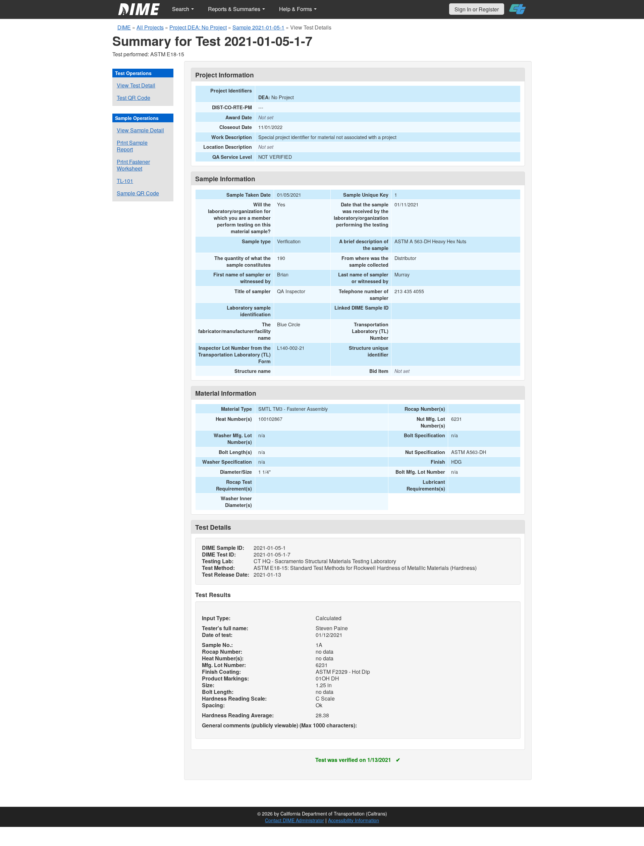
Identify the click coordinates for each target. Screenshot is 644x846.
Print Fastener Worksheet (133, 165)
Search (181, 9)
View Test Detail (136, 85)
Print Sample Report (132, 146)
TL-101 (125, 181)
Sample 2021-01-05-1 (258, 27)
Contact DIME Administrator (294, 820)
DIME (124, 27)
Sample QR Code (138, 193)
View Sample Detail (140, 130)
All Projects (150, 27)
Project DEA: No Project (198, 27)
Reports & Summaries (235, 9)
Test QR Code (133, 98)
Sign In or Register (476, 9)
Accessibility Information (353, 820)
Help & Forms (296, 9)
